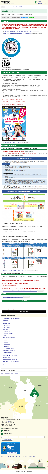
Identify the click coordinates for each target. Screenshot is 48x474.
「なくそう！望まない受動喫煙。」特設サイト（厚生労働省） (23, 33)
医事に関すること (7, 329)
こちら (12, 452)
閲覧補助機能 (40, 3)
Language (39, 1)
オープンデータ (6, 364)
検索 (35, 3)
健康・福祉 (12, 6)
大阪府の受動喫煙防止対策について (16, 142)
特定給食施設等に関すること (9, 348)
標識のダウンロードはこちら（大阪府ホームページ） (20, 270)
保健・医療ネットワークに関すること (11, 361)
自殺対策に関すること (8, 357)
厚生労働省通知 (7, 344)
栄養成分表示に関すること (9, 350)
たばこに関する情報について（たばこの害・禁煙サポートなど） (21, 31)
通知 (5, 335)
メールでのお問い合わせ (8, 439)
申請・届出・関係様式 (8, 333)
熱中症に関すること (8, 325)
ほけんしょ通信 (7, 327)
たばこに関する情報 (7, 352)
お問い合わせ (3, 456)
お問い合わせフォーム (24, 311)
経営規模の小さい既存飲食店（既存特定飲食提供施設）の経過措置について (23, 291)
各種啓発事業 (6, 346)
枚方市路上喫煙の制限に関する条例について (16, 297)
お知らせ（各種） (7, 323)
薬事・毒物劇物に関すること (9, 337)
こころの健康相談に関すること (10, 355)
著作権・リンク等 (19, 456)
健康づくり (21, 6)
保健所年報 (5, 320)
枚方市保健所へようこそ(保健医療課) (11, 318)
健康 (17, 6)
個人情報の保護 (11, 456)
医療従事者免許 (7, 331)
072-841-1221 (7, 421)
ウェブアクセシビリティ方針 (29, 456)
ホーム (7, 6)
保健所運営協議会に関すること (10, 359)
